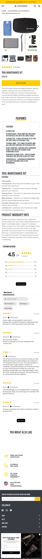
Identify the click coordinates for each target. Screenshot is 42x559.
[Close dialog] (40, 534)
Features (21, 118)
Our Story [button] (5, 523)
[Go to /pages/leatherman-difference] (21, 482)
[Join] (37, 499)
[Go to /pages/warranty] (21, 473)
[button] (21, 262)
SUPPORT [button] (4, 527)
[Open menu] (4, 6)
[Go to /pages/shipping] (21, 457)
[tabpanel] (21, 360)
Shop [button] (3, 515)
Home (4, 11)
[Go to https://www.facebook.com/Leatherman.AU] (3, 510)
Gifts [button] (3, 519)
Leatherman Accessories (18, 11)
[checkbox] (8, 308)
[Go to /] (21, 6)
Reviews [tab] (9, 292)
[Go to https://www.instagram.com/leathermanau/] (7, 510)
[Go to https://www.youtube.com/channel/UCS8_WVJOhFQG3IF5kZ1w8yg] (11, 510)
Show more (21, 420)
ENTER (10, 552)
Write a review (21, 284)
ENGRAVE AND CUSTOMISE (14, 2)
